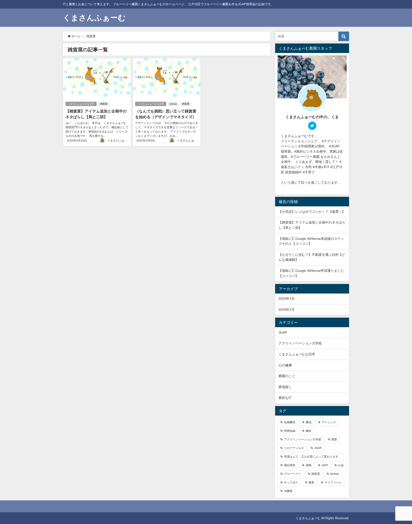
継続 (308, 430)
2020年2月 (286, 309)
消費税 (288, 491)
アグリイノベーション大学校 (300, 343)
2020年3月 (286, 298)
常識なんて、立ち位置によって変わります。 (312, 456)
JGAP (282, 332)
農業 (311, 482)
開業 (334, 439)
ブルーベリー (292, 473)
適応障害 (289, 465)
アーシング (329, 422)
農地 (308, 422)
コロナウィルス (294, 448)
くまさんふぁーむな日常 (81, 104)
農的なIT (285, 397)
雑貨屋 (103, 104)
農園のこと (286, 376)
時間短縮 (289, 430)
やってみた (291, 482)
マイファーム (333, 482)
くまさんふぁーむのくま (123, 140)
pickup (173, 104)
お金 (341, 465)
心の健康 (285, 365)
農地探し (285, 387)
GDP (325, 465)
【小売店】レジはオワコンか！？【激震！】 (311, 211)
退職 (308, 465)
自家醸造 (289, 422)
